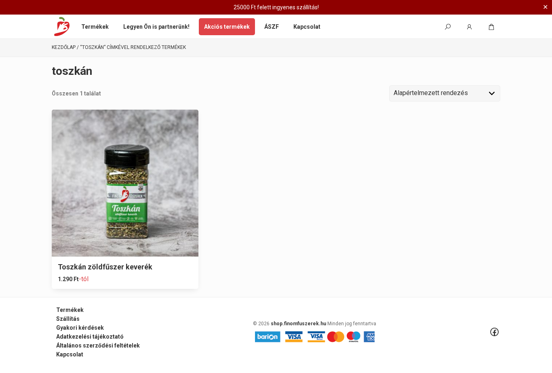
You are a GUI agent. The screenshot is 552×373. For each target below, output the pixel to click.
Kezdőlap (64, 47)
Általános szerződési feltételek (98, 345)
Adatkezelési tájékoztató (90, 336)
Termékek (95, 26)
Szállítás (68, 319)
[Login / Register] (469, 27)
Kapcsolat (306, 26)
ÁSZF (271, 26)
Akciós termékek (227, 26)
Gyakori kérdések (80, 327)
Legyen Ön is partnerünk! (156, 26)
